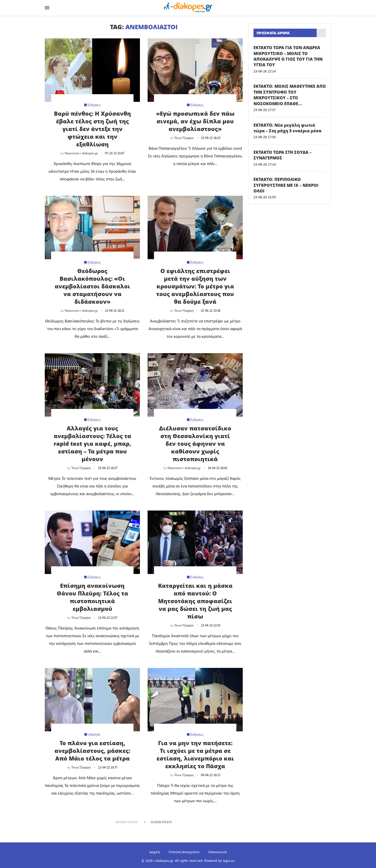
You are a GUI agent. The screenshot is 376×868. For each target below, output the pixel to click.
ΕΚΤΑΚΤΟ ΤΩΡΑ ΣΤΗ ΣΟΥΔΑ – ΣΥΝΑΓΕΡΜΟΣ (282, 155)
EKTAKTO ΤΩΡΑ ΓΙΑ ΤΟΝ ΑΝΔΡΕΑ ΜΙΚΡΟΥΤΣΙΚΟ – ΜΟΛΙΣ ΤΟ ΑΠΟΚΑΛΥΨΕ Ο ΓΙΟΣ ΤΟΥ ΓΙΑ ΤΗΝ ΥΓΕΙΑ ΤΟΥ (288, 56)
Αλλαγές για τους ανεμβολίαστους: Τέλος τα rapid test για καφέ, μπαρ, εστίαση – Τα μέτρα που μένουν (92, 443)
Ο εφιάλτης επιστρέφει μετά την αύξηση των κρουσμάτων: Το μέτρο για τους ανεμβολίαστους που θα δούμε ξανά (195, 286)
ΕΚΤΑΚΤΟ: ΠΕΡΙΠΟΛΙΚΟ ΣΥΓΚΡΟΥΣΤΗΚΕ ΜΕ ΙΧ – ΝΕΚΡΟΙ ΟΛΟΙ (285, 185)
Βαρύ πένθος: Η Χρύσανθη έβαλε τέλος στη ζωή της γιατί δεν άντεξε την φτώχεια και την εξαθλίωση (92, 129)
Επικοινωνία (217, 852)
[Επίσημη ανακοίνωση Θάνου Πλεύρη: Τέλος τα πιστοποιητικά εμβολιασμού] (92, 542)
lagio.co (229, 860)
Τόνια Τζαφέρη (184, 138)
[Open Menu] (47, 7)
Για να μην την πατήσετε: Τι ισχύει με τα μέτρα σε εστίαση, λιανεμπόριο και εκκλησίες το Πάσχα (195, 754)
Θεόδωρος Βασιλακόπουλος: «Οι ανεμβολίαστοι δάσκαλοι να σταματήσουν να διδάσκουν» (92, 286)
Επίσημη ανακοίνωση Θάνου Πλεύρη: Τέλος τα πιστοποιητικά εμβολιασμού (92, 597)
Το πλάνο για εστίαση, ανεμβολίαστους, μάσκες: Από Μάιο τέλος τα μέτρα (92, 750)
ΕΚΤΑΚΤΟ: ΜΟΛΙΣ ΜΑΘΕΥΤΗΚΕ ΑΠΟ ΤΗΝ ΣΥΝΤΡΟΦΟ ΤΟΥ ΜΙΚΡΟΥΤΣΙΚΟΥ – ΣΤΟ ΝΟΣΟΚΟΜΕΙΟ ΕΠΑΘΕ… (289, 94)
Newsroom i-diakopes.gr (81, 153)
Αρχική (154, 852)
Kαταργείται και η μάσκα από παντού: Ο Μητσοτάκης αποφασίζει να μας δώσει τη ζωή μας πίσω (195, 601)
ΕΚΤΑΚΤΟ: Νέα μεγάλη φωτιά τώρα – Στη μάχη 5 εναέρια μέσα (287, 128)
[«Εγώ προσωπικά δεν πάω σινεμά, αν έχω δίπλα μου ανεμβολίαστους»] (195, 70)
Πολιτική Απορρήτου (184, 852)
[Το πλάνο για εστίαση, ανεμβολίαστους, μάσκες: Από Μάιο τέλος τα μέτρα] (92, 699)
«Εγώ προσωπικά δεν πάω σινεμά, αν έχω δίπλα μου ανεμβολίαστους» (195, 121)
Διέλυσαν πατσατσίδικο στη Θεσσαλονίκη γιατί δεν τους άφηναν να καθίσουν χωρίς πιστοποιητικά (195, 443)
